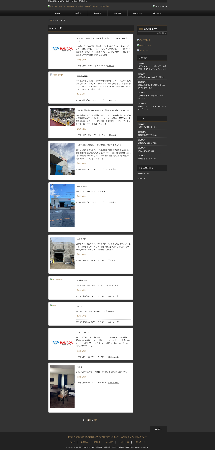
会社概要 (117, 13)
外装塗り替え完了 (84, 187)
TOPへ (159, 429)
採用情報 (97, 13)
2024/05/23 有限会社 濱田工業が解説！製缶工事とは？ (151, 95)
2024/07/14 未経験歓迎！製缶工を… (148, 157)
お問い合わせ (139, 442)
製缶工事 (141, 178)
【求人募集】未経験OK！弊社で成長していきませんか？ (99, 145)
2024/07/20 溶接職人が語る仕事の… (148, 141)
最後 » (96, 420)
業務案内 (77, 13)
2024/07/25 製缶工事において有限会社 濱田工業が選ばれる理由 (151, 85)
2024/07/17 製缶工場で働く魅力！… (148, 149)
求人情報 (112, 169)
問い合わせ (157, 13)
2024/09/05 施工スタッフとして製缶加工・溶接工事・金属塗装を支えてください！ (152, 66)
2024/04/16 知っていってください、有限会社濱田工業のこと (152, 106)
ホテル (79, 367)
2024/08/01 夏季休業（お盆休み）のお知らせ (151, 75)
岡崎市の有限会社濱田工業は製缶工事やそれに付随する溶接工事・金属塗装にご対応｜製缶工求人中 (107, 437)
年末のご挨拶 (82, 76)
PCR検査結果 (82, 280)
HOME (57, 13)
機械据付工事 (143, 173)
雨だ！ (79, 306)
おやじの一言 (137, 13)
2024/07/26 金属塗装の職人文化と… (148, 125)
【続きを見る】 (82, 60)
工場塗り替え (82, 239)
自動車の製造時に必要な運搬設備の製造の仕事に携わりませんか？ (103, 110)
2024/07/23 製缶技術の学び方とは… (148, 133)
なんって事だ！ (83, 332)
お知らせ (110, 66)
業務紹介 (112, 202)
